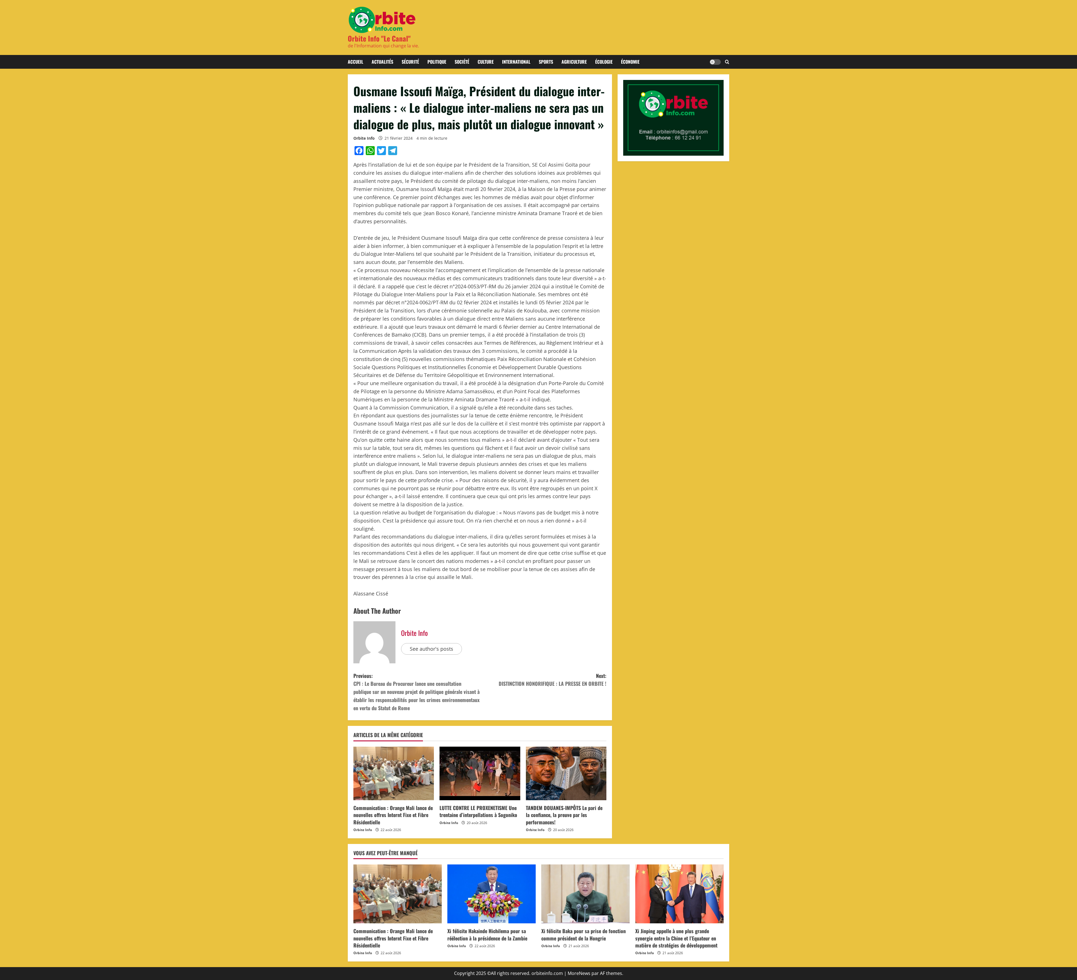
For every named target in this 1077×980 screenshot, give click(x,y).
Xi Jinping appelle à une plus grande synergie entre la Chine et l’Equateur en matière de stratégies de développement (676, 938)
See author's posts (431, 648)
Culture (486, 61)
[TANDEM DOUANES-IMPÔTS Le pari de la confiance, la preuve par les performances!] (566, 773)
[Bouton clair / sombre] (715, 62)
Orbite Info (364, 138)
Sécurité (410, 61)
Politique (436, 61)
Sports (546, 61)
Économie (630, 61)
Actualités (382, 61)
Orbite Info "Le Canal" (379, 38)
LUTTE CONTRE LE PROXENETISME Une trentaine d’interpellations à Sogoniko (478, 811)
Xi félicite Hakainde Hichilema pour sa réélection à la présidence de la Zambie (487, 934)
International (516, 61)
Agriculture (574, 61)
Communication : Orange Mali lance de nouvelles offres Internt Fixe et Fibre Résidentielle (393, 814)
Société (462, 61)
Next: (552, 679)
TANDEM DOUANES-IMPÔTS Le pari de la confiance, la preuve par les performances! (564, 814)
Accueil (355, 61)
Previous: (416, 692)
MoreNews (579, 973)
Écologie (604, 61)
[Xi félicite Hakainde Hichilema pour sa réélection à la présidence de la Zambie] (491, 893)
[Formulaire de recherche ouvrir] (727, 62)
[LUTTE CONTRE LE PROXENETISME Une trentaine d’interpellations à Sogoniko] (479, 773)
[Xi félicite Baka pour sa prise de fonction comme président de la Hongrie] (585, 893)
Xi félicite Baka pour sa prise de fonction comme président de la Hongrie (583, 934)
